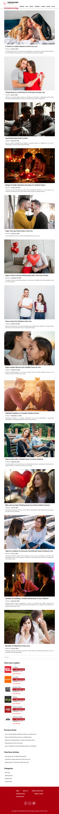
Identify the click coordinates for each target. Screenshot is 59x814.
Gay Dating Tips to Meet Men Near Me (15, 756)
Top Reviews (8, 781)
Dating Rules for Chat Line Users (14, 743)
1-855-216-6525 (19, 719)
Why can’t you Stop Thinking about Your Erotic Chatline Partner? (27, 505)
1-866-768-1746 (19, 689)
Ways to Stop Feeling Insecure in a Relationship (18, 737)
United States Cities (37, 791)
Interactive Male (17, 717)
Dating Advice (9, 775)
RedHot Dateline (17, 707)
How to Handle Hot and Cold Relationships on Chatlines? (21, 746)
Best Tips (7, 772)
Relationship (8, 778)
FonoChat (15, 677)
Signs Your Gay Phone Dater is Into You (19, 231)
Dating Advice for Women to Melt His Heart (17, 762)
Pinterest (34, 803)
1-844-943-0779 (19, 709)
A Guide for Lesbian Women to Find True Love (21, 46)
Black (48, 6)
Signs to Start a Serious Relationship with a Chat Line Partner (26, 275)
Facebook (25, 803)
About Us (25, 791)
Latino (43, 6)
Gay (27, 6)
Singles (22, 6)
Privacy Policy (43, 811)
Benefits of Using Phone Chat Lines (17, 646)
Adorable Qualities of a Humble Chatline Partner (22, 413)
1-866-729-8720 (19, 679)
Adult (31, 6)
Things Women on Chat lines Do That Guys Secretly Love (25, 92)
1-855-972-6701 (19, 699)
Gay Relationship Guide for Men (16, 138)
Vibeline (15, 697)
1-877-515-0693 (19, 669)
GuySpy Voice (17, 687)
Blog (53, 6)
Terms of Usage (38, 793)
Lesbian (37, 6)
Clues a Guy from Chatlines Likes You (18, 321)
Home (17, 791)
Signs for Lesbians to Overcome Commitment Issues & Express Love (29, 551)
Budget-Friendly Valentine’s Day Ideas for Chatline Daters (25, 185)
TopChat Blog (20, 796)
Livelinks (15, 667)
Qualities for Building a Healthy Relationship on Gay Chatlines (26, 598)
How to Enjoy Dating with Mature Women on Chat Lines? (20, 734)
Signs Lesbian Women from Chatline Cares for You (23, 367)
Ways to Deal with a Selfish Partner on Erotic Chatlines (24, 459)
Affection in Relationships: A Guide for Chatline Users (20, 740)
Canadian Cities (20, 793)
